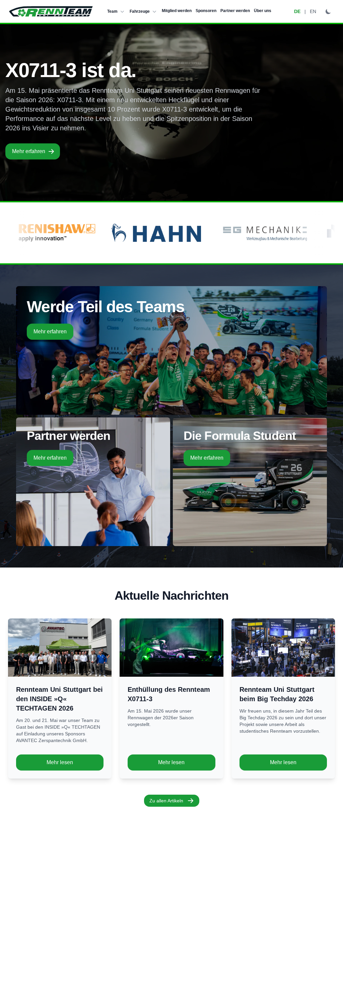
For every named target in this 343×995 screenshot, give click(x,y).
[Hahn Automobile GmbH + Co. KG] (95, 233)
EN (313, 11)
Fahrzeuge (140, 11)
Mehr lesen (60, 762)
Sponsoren (206, 10)
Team (112, 11)
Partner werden (235, 10)
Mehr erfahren (28, 151)
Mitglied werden (177, 10)
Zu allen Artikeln (166, 800)
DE (297, 11)
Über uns (262, 10)
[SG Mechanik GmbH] (203, 233)
